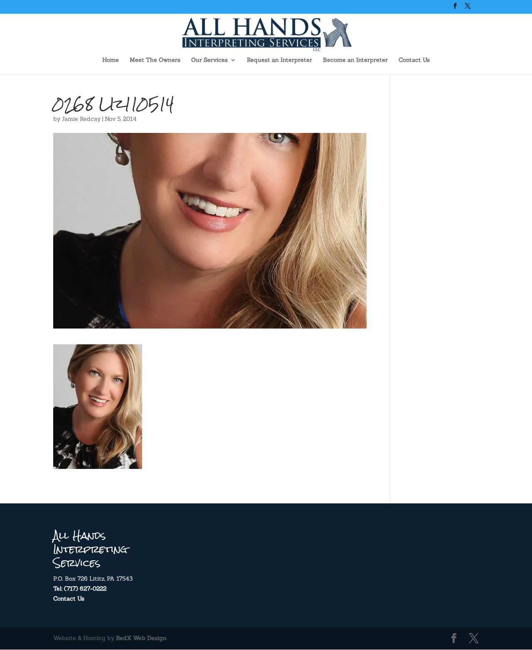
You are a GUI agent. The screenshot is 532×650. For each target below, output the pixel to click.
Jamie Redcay (81, 119)
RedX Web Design (141, 638)
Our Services (209, 60)
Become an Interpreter (355, 60)
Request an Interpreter (279, 60)
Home (110, 60)
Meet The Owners (155, 60)
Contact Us (414, 60)
